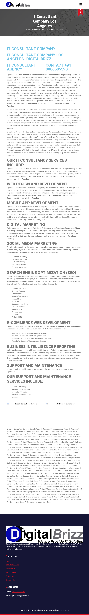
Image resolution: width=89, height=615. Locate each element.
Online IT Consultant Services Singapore (42, 434)
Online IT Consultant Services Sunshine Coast (57, 489)
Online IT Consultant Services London (42, 471)
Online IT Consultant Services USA (57, 432)
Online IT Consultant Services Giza (59, 497)
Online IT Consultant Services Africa (49, 429)
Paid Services (11, 572)
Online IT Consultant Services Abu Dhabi (29, 458)
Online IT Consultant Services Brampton (38, 455)
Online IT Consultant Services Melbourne (35, 484)
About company (12, 565)
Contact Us (10, 580)
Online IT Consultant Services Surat (33, 468)
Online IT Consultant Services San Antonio (23, 445)
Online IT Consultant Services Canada (21, 429)
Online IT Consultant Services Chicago (49, 439)
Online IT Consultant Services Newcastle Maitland (55, 486)
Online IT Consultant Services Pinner (28, 473)
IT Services (10, 576)
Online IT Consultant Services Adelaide (21, 486)
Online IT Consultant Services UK (31, 432)
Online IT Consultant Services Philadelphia (66, 442)
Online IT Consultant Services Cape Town (35, 502)
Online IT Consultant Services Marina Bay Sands (50, 492)
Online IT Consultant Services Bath (20, 481)
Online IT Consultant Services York (47, 481)
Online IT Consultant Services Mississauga (46, 452)
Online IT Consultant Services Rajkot (43, 460)
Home (28, 30)
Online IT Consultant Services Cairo (32, 497)
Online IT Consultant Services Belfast (65, 479)
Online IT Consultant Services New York (61, 437)
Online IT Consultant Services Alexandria (49, 500)
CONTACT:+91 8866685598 (58, 67)
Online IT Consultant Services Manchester (46, 476)
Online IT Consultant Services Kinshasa (50, 494)
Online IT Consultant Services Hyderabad (57, 463)
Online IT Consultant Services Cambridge (35, 479)
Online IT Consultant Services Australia (31, 437)
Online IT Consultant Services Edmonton (57, 450)
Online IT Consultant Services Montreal (44, 447)
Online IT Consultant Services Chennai (46, 466)
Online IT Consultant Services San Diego (55, 445)
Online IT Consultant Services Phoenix (35, 442)
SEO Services (11, 569)
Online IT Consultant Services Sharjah (59, 458)
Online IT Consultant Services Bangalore (26, 463)
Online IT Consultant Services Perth (64, 484)
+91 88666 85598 (18, 592)
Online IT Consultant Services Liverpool (58, 473)
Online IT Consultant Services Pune (60, 468)
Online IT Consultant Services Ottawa (27, 450)
